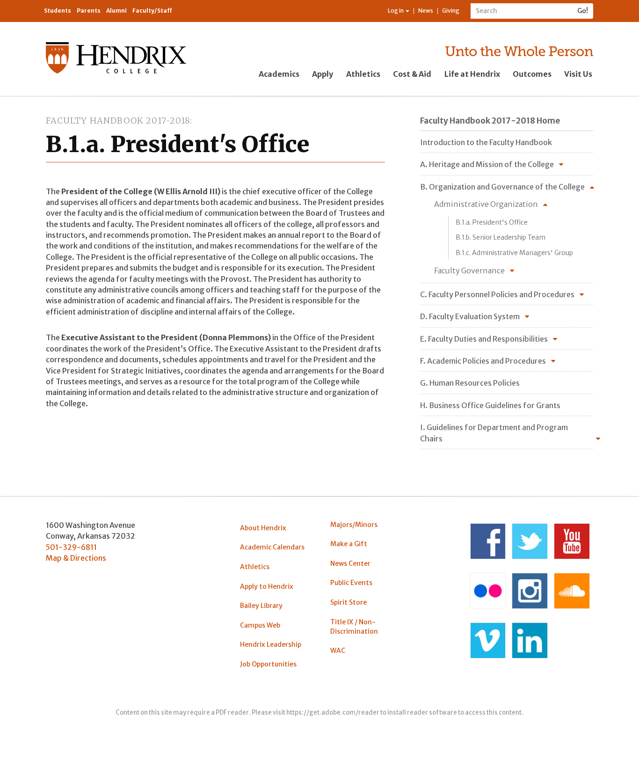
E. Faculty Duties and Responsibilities (484, 339)
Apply (322, 74)
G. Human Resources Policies (470, 383)
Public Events (351, 582)
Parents (89, 10)
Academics (279, 74)
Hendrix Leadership (270, 644)
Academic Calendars (272, 547)
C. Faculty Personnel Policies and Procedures (497, 294)
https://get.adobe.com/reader (332, 713)
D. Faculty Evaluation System (470, 316)
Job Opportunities (268, 664)
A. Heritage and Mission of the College (487, 164)
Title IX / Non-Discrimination (354, 627)
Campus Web (260, 625)
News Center (350, 563)
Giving (450, 10)
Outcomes (532, 74)
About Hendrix (263, 528)
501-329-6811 (71, 547)
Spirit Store (348, 602)
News (425, 10)
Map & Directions (76, 558)
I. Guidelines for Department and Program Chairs (494, 433)
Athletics (363, 74)
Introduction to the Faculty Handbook (486, 142)
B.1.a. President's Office (492, 222)
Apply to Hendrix (266, 586)
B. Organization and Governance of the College (502, 186)
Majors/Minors (354, 524)
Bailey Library (261, 605)
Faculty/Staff (152, 10)
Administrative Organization (486, 204)
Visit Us (578, 74)
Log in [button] (396, 10)
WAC (337, 650)
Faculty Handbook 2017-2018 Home (490, 121)
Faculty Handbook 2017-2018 (118, 120)
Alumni (116, 10)
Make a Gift (348, 544)
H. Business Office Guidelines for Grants (490, 405)
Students (57, 10)
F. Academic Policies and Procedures (483, 361)
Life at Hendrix (472, 74)
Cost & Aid (412, 74)
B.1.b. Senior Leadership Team (500, 237)
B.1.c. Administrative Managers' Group (514, 253)
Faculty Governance (469, 270)
